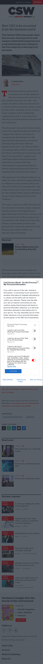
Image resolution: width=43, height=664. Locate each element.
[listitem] (21, 325)
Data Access (21, 380)
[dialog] (21, 332)
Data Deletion (8, 380)
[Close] (38, 283)
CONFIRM (13, 371)
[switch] (34, 331)
